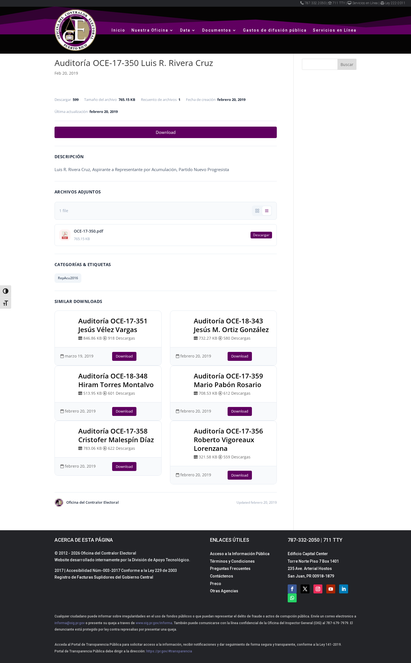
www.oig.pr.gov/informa (153, 623)
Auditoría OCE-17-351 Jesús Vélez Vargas (113, 325)
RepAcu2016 (68, 278)
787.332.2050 (315, 3)
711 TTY (338, 3)
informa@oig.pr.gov (70, 623)
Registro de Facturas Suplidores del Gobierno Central (104, 577)
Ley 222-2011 (395, 3)
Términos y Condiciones (232, 561)
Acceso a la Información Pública (240, 553)
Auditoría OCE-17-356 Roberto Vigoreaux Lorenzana (228, 439)
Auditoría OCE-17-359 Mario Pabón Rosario (228, 380)
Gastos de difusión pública (275, 30)
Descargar (261, 235)
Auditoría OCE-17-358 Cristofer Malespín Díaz (116, 435)
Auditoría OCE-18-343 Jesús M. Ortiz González (231, 325)
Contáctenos (221, 576)
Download (166, 132)
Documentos (216, 30)
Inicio (118, 30)
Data (185, 30)
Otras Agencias (224, 591)
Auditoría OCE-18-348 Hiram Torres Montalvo (116, 380)
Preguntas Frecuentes (230, 568)
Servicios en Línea (365, 3)
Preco (215, 583)
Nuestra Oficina (149, 30)
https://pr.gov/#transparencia (169, 651)
